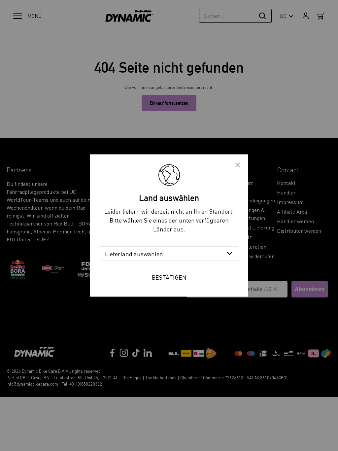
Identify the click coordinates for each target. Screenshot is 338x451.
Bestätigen (169, 277)
